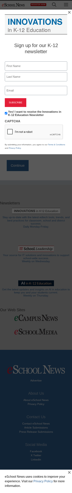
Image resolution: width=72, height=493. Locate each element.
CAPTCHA (12, 121)
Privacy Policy (15, 148)
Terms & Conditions (56, 145)
